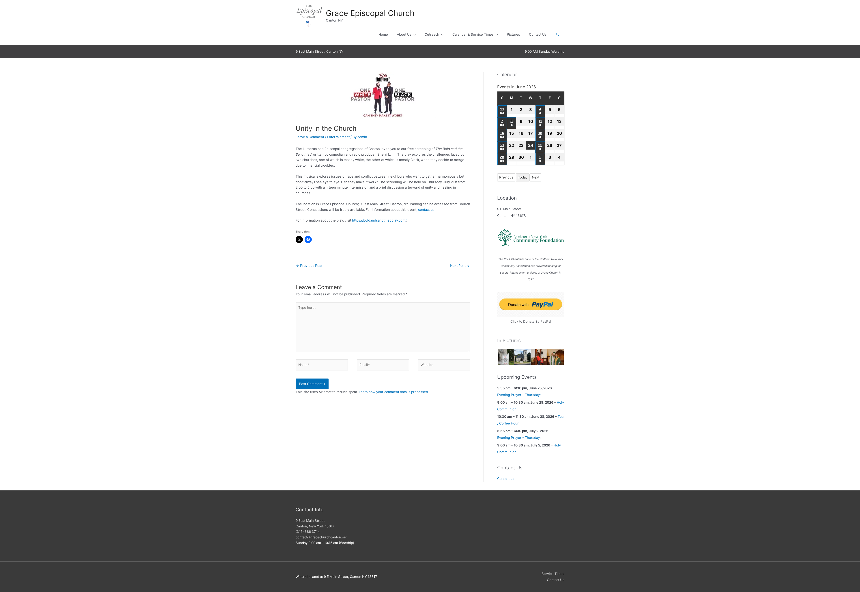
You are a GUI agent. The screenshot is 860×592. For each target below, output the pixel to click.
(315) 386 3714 (308, 531)
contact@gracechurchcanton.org (321, 537)
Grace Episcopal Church (370, 13)
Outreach (432, 34)
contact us (426, 209)
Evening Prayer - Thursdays (519, 395)
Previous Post (309, 265)
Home (383, 34)
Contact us (505, 479)
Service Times (553, 574)
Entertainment (338, 137)
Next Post (460, 265)
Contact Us (537, 34)
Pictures (513, 34)
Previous (506, 177)
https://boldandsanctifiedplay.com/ (379, 220)
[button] (557, 34)
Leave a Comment (310, 137)
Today (522, 177)
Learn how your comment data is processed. (394, 392)
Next (535, 177)
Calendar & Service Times (473, 34)
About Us (404, 34)
